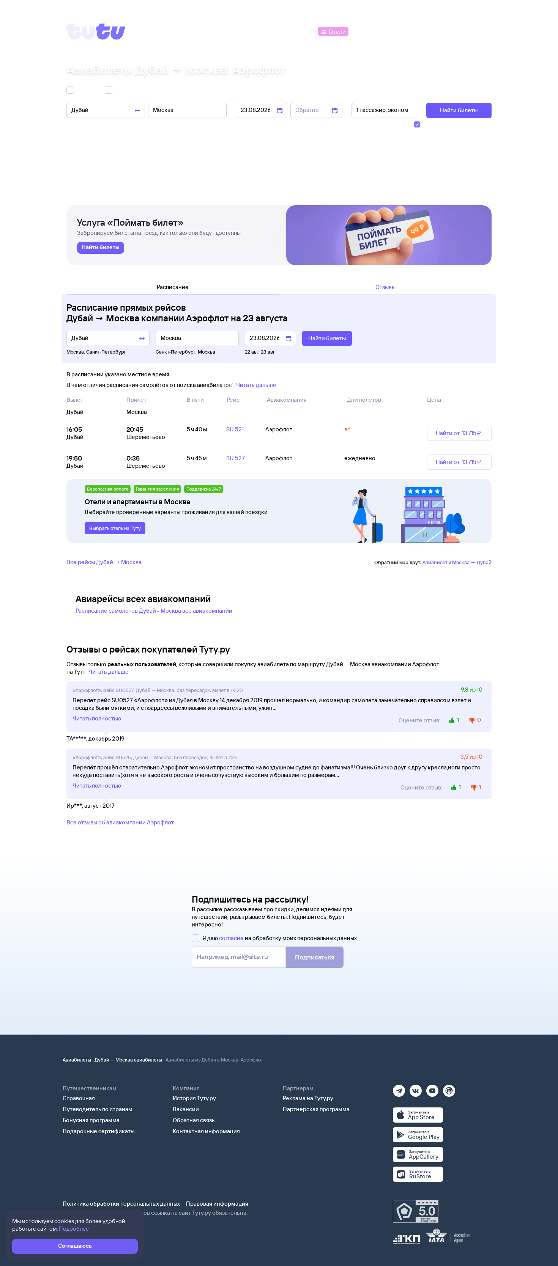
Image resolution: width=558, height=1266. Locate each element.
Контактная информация (206, 1131)
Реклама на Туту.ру (308, 1098)
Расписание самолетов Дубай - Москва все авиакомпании (154, 610)
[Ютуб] (432, 1088)
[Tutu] (96, 31)
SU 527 (235, 458)
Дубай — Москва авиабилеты (128, 1060)
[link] (100, 248)
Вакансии (186, 1109)
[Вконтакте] (416, 1088)
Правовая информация (217, 1203)
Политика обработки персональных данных (121, 1203)
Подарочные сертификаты (98, 1131)
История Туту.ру (194, 1098)
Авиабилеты (77, 1060)
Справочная (79, 1098)
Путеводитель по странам (97, 1109)
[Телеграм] (399, 1088)
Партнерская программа (316, 1109)
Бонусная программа (91, 1120)
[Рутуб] (449, 1088)
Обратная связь (194, 1120)
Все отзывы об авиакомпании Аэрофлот (120, 822)
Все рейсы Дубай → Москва (104, 562)
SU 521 (235, 429)
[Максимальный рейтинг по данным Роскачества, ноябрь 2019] (415, 1211)
